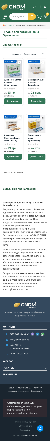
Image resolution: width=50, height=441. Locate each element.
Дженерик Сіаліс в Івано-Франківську (36, 82)
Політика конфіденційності (25, 422)
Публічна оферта (25, 426)
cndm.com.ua (31, 435)
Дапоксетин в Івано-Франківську (34, 138)
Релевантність (30, 54)
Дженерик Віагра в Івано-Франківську (12, 82)
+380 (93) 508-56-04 (19, 334)
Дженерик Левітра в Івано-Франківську (12, 138)
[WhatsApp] (43, 334)
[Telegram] (37, 334)
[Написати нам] (40, 428)
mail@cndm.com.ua (19, 339)
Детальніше (13, 101)
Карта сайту (25, 430)
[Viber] (32, 334)
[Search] (32, 16)
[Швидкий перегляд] (19, 62)
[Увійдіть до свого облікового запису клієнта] (45, 6)
